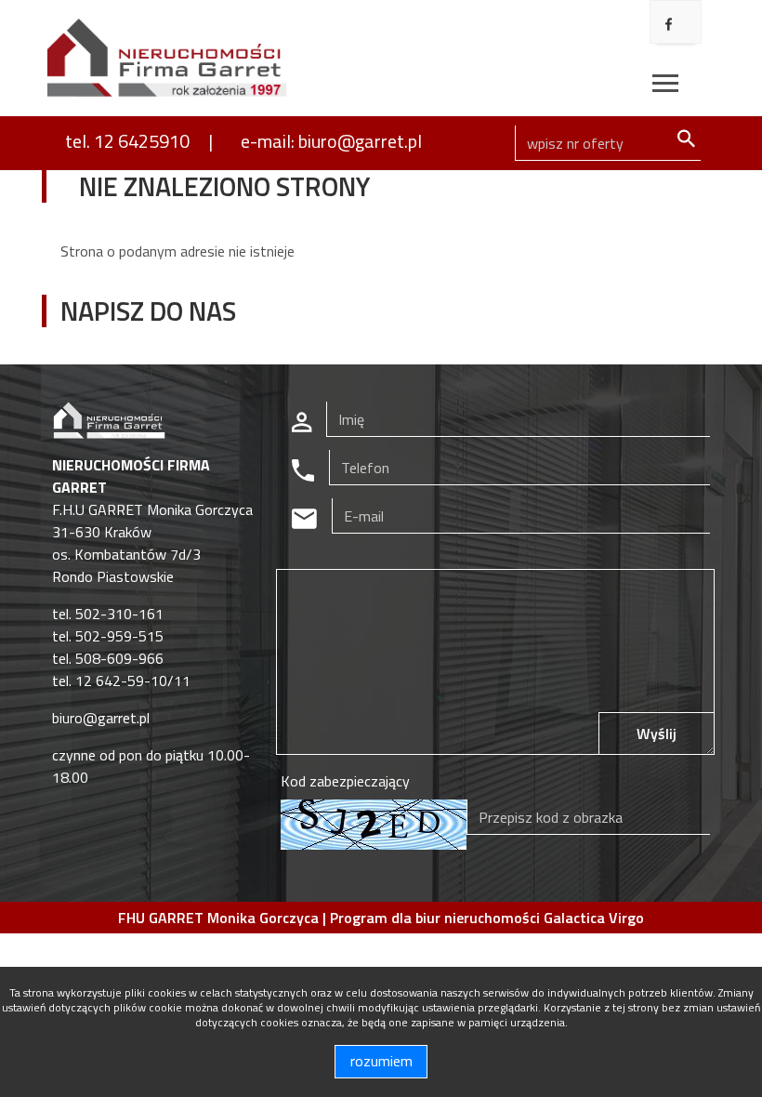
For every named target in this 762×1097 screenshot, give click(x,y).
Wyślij (657, 733)
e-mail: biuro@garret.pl (331, 140)
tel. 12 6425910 (127, 140)
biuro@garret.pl (101, 718)
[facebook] (668, 24)
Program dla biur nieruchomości (437, 917)
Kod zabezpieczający (345, 781)
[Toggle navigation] (665, 86)
